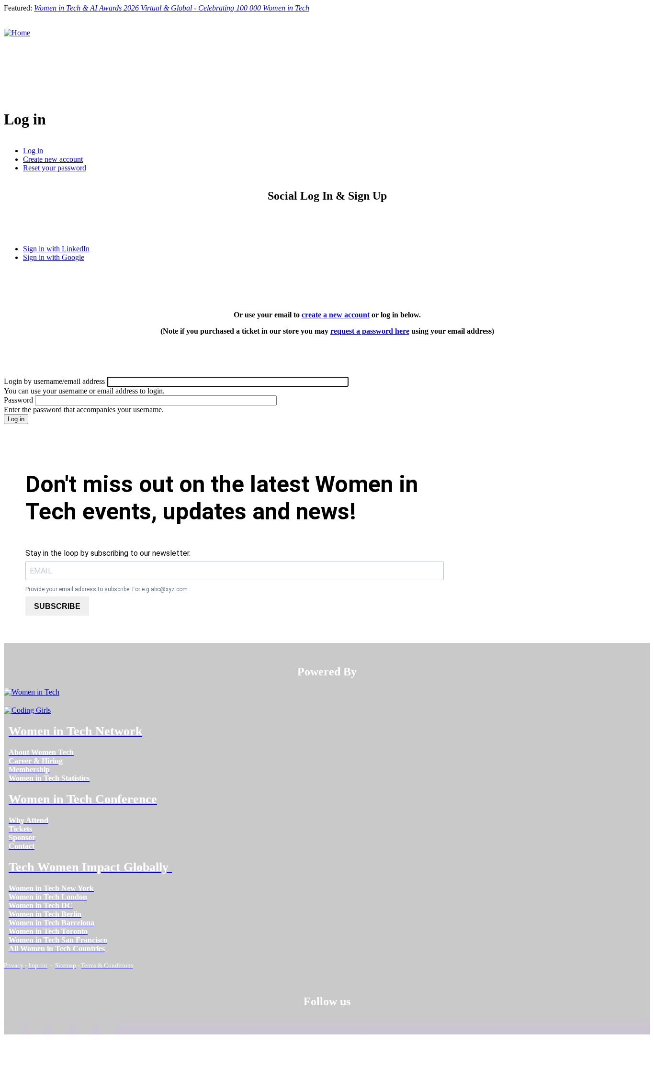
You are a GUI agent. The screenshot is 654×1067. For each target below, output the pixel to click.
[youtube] (108, 1026)
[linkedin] (37, 1026)
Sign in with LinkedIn (56, 249)
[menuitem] (41, 752)
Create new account (53, 159)
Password (18, 400)
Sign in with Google (53, 257)
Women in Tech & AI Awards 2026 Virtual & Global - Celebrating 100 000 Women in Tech (171, 8)
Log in (33, 150)
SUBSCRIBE (57, 606)
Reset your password (54, 168)
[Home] (17, 33)
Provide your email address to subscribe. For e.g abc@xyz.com (106, 589)
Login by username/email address (54, 381)
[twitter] (84, 1026)
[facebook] (13, 1026)
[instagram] (60, 1026)
